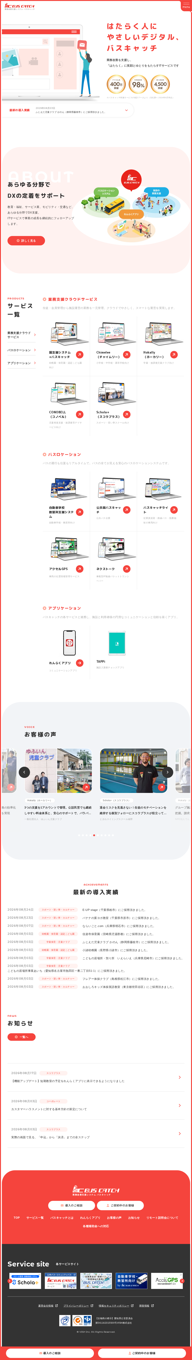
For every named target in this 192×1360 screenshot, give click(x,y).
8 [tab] (105, 835)
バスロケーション (19, 350)
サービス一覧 (35, 1217)
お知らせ (134, 1217)
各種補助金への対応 (96, 1226)
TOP (17, 1217)
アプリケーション (19, 363)
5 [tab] (94, 835)
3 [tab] (87, 835)
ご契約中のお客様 (143, 1353)
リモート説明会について (162, 1217)
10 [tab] (113, 835)
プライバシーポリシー (76, 1305)
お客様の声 (114, 1217)
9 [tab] (109, 835)
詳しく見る (28, 240)
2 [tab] (83, 835)
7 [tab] (102, 835)
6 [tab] (98, 835)
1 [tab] (79, 835)
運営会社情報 (45, 1305)
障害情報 (144, 1305)
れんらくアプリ (90, 1217)
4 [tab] (90, 835)
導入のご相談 (52, 1353)
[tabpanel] (133, 784)
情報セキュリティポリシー (114, 1305)
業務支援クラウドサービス (19, 335)
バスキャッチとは (62, 1217)
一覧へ (24, 1037)
